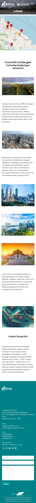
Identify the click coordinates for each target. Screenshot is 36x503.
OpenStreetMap (31, 49)
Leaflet (23, 49)
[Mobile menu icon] (32, 3)
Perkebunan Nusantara (12, 501)
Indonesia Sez (20, 499)
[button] (19, 35)
